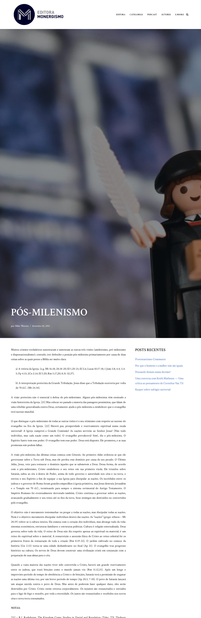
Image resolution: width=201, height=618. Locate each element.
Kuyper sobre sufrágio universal (152, 389)
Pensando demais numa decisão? (153, 372)
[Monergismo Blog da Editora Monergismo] (38, 14)
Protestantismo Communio (150, 359)
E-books (179, 14)
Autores (166, 14)
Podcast (152, 14)
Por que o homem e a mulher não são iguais (159, 365)
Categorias (136, 14)
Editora (120, 14)
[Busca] (187, 14)
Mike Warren (22, 326)
